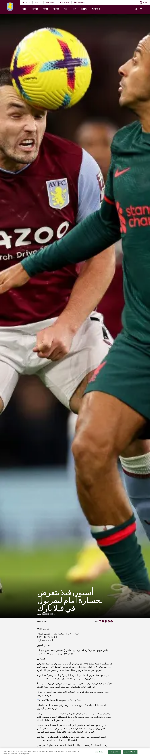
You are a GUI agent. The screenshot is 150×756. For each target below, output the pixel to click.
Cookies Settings (99, 752)
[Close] (146, 752)
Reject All (114, 752)
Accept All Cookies (130, 752)
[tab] (26, 2)
